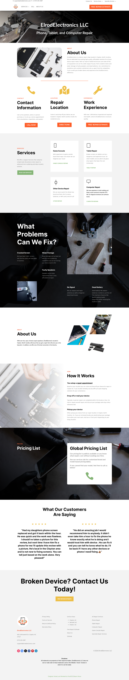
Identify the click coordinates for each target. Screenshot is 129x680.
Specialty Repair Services (99, 634)
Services (24, 6)
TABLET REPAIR (91, 168)
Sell (32, 6)
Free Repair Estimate (73, 629)
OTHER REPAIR (57, 201)
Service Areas (97, 1)
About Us (39, 6)
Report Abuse (77, 676)
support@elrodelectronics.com (22, 1)
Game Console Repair (98, 630)
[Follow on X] (25, 650)
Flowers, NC (73, 625)
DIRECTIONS (64, 125)
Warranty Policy (46, 627)
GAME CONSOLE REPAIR (60, 163)
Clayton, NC (73, 620)
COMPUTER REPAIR (92, 201)
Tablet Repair (96, 623)
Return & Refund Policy (49, 623)
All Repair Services (97, 616)
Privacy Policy (46, 616)
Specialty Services (109, 1)
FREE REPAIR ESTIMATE (101, 7)
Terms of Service (47, 620)
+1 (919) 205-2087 (37, 1)
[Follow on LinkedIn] (36, 650)
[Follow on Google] (22, 650)
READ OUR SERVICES (25, 172)
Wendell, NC (73, 622)
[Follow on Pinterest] (32, 650)
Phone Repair (96, 620)
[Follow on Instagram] (18, 650)
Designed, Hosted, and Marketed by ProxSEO (60, 676)
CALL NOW (31, 125)
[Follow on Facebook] (29, 650)
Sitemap (69, 636)
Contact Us (89, 1)
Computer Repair (97, 627)
